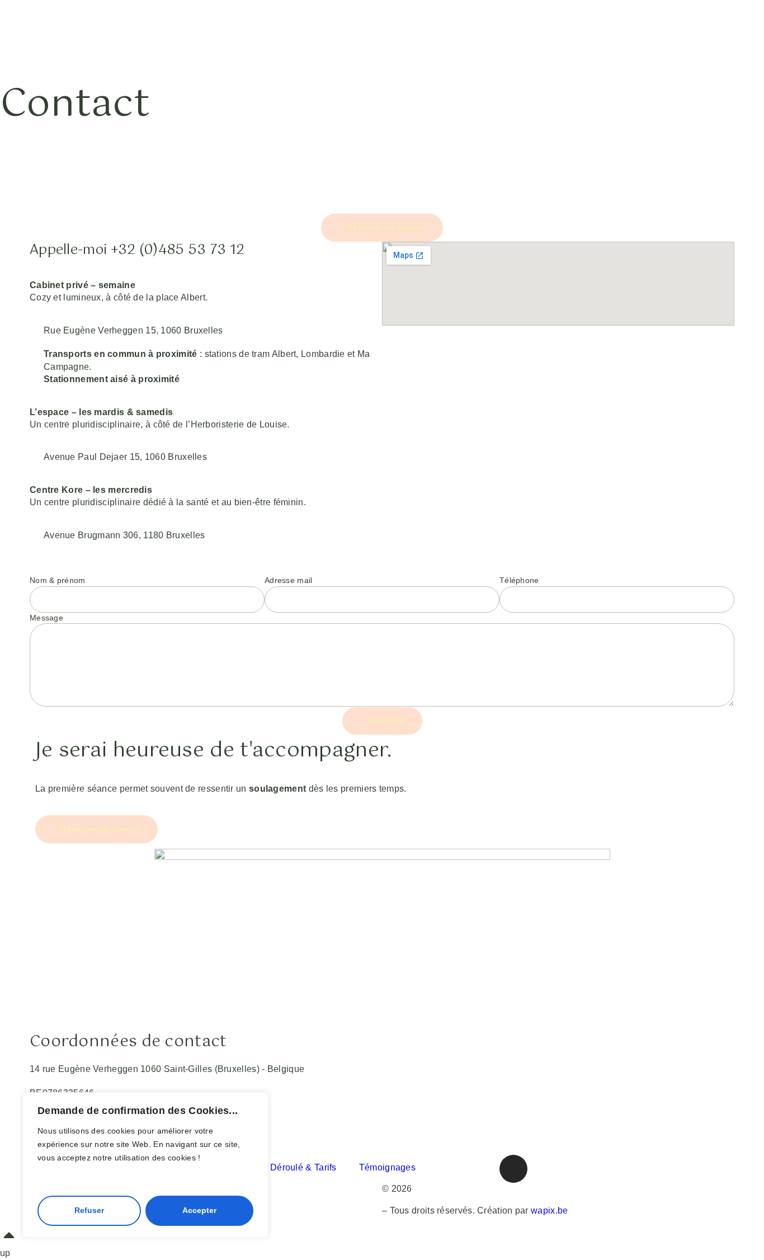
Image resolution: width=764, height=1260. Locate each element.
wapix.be (549, 1210)
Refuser (89, 1210)
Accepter (199, 1210)
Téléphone (519, 580)
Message (46, 617)
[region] (145, 1165)
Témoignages (387, 1167)
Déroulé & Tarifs (303, 1167)
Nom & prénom (58, 580)
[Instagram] (513, 1169)
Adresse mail (289, 580)
